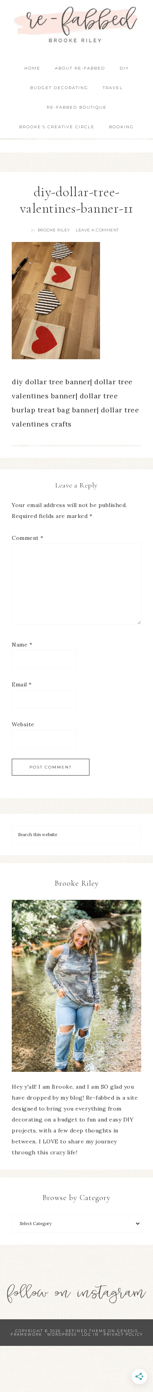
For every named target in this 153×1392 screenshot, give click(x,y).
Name (22, 644)
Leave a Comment (97, 230)
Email (22, 684)
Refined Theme (86, 1331)
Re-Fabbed (77, 24)
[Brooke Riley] (76, 986)
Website (23, 724)
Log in (90, 1334)
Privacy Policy (123, 1334)
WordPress (62, 1334)
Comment (28, 537)
